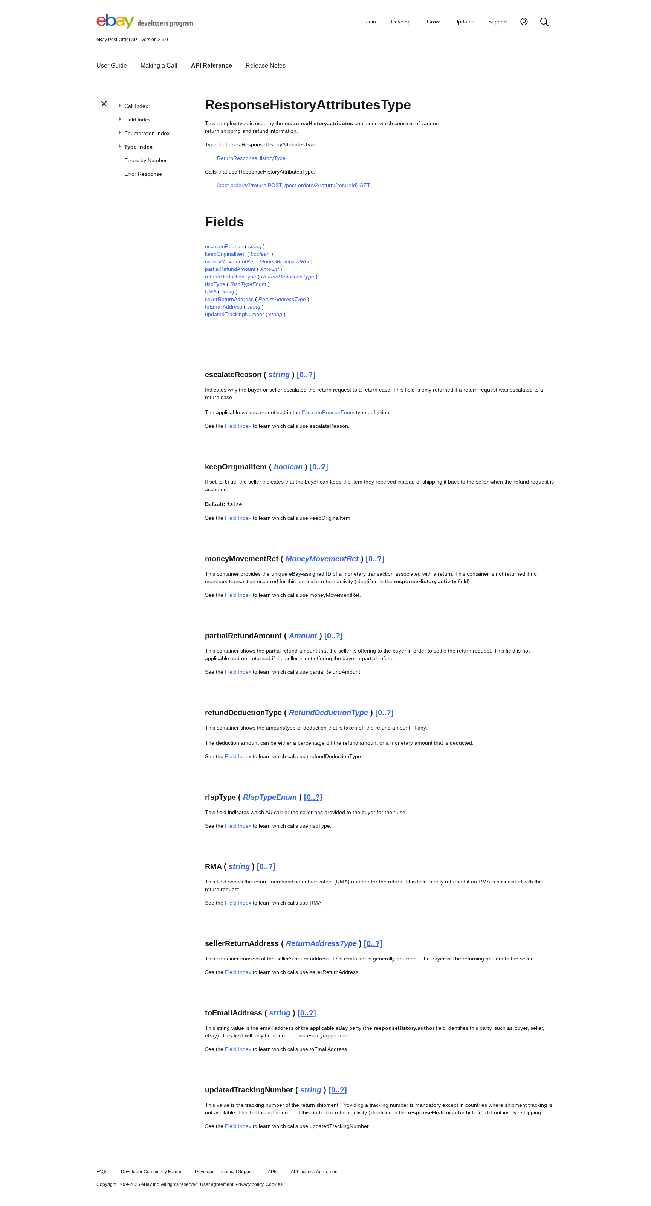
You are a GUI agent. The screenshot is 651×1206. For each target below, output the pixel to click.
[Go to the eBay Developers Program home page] (144, 27)
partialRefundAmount (230, 269)
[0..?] (306, 374)
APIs (272, 1171)
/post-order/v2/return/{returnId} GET (327, 185)
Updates (464, 21)
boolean (260, 254)
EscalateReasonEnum (328, 412)
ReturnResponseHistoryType (251, 158)
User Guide (111, 65)
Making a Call (159, 65)
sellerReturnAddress (229, 299)
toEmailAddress (223, 307)
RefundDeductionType (287, 276)
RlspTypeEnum (248, 284)
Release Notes (266, 65)
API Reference (211, 65)
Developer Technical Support (224, 1171)
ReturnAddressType (282, 299)
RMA (210, 292)
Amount (269, 269)
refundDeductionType (230, 276)
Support (497, 21)
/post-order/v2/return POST (249, 185)
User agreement (216, 1184)
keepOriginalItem (225, 254)
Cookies (274, 1184)
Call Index (136, 106)
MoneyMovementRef (284, 261)
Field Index (137, 120)
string (254, 246)
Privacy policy (249, 1184)
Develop (401, 21)
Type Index (138, 147)
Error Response (143, 174)
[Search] (544, 22)
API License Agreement (315, 1171)
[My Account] (524, 22)
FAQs (101, 1171)
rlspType (215, 284)
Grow (433, 21)
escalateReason (224, 246)
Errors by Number (145, 160)
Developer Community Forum (151, 1171)
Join (371, 21)
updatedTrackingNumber (234, 314)
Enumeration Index (147, 133)
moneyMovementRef (230, 261)
